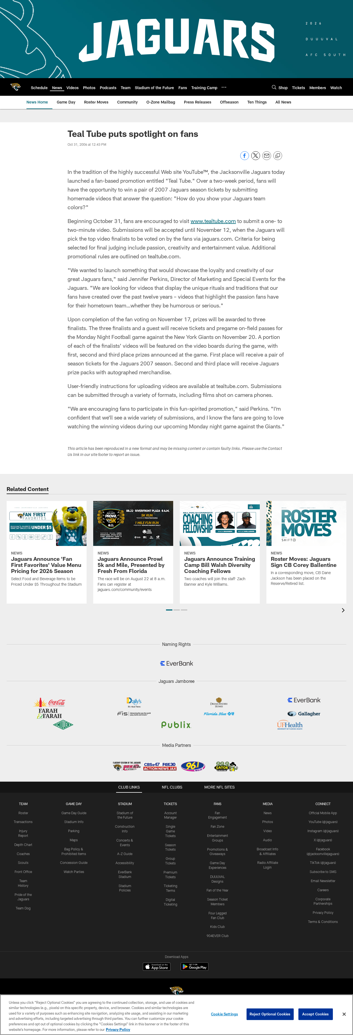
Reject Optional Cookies (270, 1014)
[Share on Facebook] (244, 158)
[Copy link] (277, 156)
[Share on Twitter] (255, 158)
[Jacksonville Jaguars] (176, 992)
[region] (176, 1014)
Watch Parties (74, 872)
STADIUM (125, 804)
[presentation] (344, 611)
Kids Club (217, 926)
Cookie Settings (224, 1014)
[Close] (344, 1014)
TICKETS (170, 804)
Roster (23, 813)
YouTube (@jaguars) (323, 822)
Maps (74, 840)
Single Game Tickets (170, 831)
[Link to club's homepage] (15, 87)
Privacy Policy (323, 912)
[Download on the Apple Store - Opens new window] (157, 967)
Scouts (23, 862)
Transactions (23, 822)
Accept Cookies (315, 1014)
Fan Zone (217, 826)
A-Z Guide (124, 854)
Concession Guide (73, 862)
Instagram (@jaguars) (323, 831)
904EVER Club (218, 936)
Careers (323, 890)
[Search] (274, 87)
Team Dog (23, 908)
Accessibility (125, 863)
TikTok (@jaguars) (323, 862)
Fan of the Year (217, 890)
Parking (73, 831)
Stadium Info (74, 822)
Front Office (23, 872)
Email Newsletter (323, 881)
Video (267, 831)
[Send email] (266, 158)
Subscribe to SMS (323, 872)
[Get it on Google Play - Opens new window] (195, 969)
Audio (267, 840)
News (268, 813)
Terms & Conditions (323, 921)
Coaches (23, 854)
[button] (169, 610)
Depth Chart (23, 844)
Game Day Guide (73, 813)
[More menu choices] (224, 87)
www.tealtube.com (213, 220)
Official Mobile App (323, 813)
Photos (267, 822)
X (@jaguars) (323, 840)
